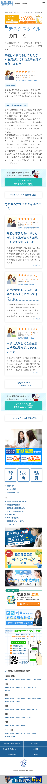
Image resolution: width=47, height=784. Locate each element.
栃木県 (12, 687)
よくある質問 (11, 489)
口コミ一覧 (24, 12)
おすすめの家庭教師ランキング (17, 501)
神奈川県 (7, 690)
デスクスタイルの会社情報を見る (23, 195)
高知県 (23, 725)
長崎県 (18, 733)
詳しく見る (36, 265)
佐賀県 (12, 733)
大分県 (28, 733)
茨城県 (7, 687)
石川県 (18, 698)
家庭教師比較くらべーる (12, 12)
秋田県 (28, 679)
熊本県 (23, 733)
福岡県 (7, 733)
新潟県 (20, 338)
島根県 (12, 717)
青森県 (12, 679)
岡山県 (18, 717)
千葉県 (28, 687)
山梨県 (28, 698)
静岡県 (7, 701)
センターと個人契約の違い (15, 511)
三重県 (18, 701)
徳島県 (7, 725)
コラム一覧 (10, 524)
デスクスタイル (34, 12)
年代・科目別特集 (13, 518)
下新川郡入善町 (27, 80)
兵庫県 (23, 709)
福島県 (39, 679)
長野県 (34, 698)
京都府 (12, 709)
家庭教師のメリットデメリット (17, 521)
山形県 (34, 679)
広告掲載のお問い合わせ (12, 743)
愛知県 (20, 284)
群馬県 (18, 687)
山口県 (28, 717)
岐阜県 (39, 698)
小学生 (32, 338)
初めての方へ (11, 486)
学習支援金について (13, 492)
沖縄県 (13, 736)
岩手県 (18, 679)
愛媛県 (18, 725)
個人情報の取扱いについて (11, 749)
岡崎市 (26, 284)
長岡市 (26, 338)
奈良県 (28, 709)
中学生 (35, 80)
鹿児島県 (7, 736)
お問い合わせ (11, 754)
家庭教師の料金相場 (13, 505)
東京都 (34, 687)
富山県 (18, 80)
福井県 (23, 698)
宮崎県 (34, 733)
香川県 (12, 725)
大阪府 (18, 709)
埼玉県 (23, 687)
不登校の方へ (11, 514)
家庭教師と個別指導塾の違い (16, 508)
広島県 (23, 717)
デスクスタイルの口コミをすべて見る (23, 384)
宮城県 (23, 679)
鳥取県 (7, 717)
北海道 (7, 679)
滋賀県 (7, 709)
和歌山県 (34, 709)
